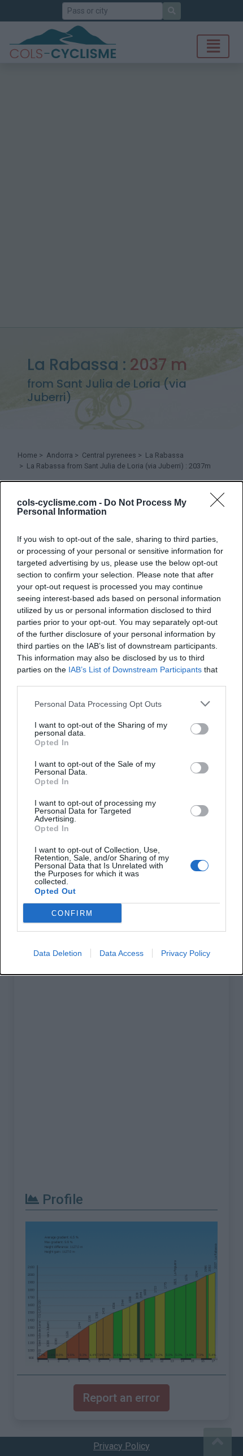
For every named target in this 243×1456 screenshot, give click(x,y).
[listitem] (121, 704)
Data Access (121, 953)
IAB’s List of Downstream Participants (135, 669)
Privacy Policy (185, 953)
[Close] (221, 503)
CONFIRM (72, 913)
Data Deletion (57, 953)
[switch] (199, 728)
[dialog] (121, 728)
